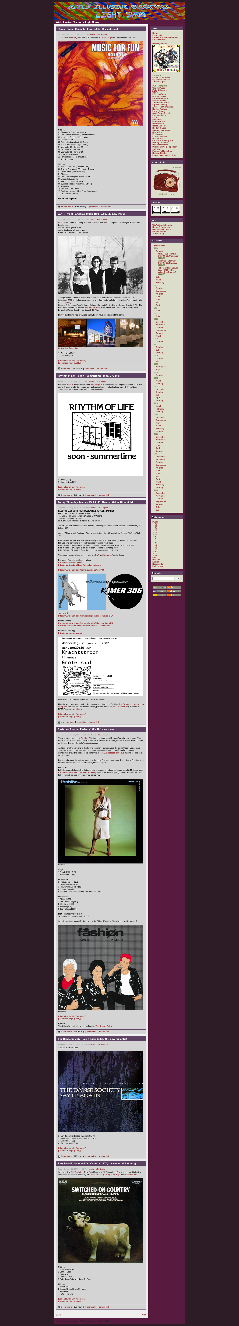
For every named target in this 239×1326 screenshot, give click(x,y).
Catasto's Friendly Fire (162, 140)
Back (58, 1315)
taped (66, 303)
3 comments (66, 495)
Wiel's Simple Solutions (163, 225)
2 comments (66, 1156)
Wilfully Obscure (160, 143)
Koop (154, 117)
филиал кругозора (161, 130)
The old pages (159, 82)
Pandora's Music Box (162, 151)
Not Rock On (158, 124)
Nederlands (157, 564)
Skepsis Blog (158, 233)
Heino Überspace (160, 145)
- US (155, 549)
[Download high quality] (69, 363)
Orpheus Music (159, 96)
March (158, 280)
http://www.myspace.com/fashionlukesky (77, 772)
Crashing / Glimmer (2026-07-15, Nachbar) (168, 262)
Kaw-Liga (115, 1175)
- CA (155, 528)
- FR (98, 34)
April (158, 305)
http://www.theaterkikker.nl (70, 562)
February (160, 283)
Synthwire (157, 132)
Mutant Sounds (159, 90)
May (158, 302)
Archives (158, 241)
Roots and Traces (160, 126)
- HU (155, 534)
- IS (154, 539)
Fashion (84, 738)
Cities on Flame (159, 115)
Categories (159, 517)
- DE (155, 530)
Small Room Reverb (161, 113)
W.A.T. (61, 223)
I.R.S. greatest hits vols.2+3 (113, 753)
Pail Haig (95, 384)
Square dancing (159, 105)
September (161, 291)
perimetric (157, 119)
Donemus (107, 555)
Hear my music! (159, 44)
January (159, 353)
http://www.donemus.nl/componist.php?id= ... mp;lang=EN (85, 623)
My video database (161, 79)
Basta (79, 709)
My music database (161, 77)
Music (92, 34)
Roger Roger (107, 38)
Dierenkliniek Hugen (161, 229)
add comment (67, 722)
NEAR (96, 555)
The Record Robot (104, 1026)
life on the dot (158, 111)
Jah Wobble (94, 307)
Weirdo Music (158, 88)
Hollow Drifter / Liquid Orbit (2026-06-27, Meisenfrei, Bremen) (168, 270)
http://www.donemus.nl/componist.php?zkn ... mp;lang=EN (85, 616)
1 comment (66, 368)
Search (157, 573)
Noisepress (157, 138)
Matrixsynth (157, 134)
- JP (155, 543)
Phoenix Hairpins (160, 98)
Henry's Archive (159, 109)
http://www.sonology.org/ (70, 633)
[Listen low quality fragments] (72, 360)
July (158, 277)
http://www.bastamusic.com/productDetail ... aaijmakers (84, 626)
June (158, 299)
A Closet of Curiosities (162, 107)
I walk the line (130, 1175)
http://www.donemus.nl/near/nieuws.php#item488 (81, 570)
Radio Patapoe (159, 231)
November (160, 325)
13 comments (67, 207)
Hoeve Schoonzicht (161, 227)
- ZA (155, 553)
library (74, 38)
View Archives (158, 245)
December (160, 322)
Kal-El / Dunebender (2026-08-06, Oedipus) (168, 255)
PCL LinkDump (159, 94)
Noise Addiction (159, 153)
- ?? (155, 555)
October (159, 288)
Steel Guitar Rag (96, 1175)
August (159, 251)
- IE (154, 536)
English (104, 34)
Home (155, 33)
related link (106, 207)
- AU (155, 524)
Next (144, 1315)
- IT (154, 541)
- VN (155, 551)
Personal (156, 560)
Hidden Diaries (159, 128)
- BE (155, 526)
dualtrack (156, 149)
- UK (96, 381)
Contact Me (157, 35)
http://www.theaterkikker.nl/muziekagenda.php (79, 565)
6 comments (66, 1032)
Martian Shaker (159, 100)
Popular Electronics (119, 707)
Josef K (69, 384)
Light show (157, 566)
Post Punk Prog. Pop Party (164, 147)
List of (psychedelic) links (164, 155)
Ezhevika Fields (159, 136)
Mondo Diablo (158, 121)
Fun (154, 558)
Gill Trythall (76, 1172)
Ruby (108, 1175)
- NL (98, 219)
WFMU (155, 92)
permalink (93, 207)
